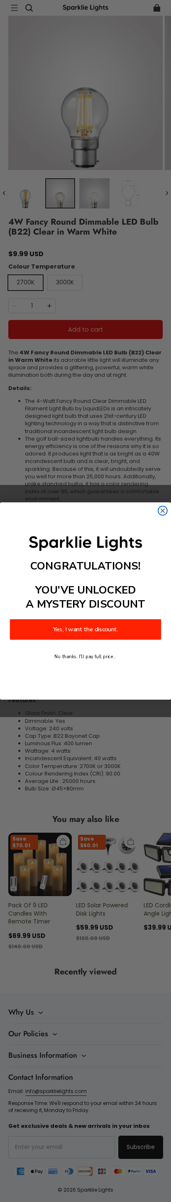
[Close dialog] (162, 510)
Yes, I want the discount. (85, 629)
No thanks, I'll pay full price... (85, 657)
